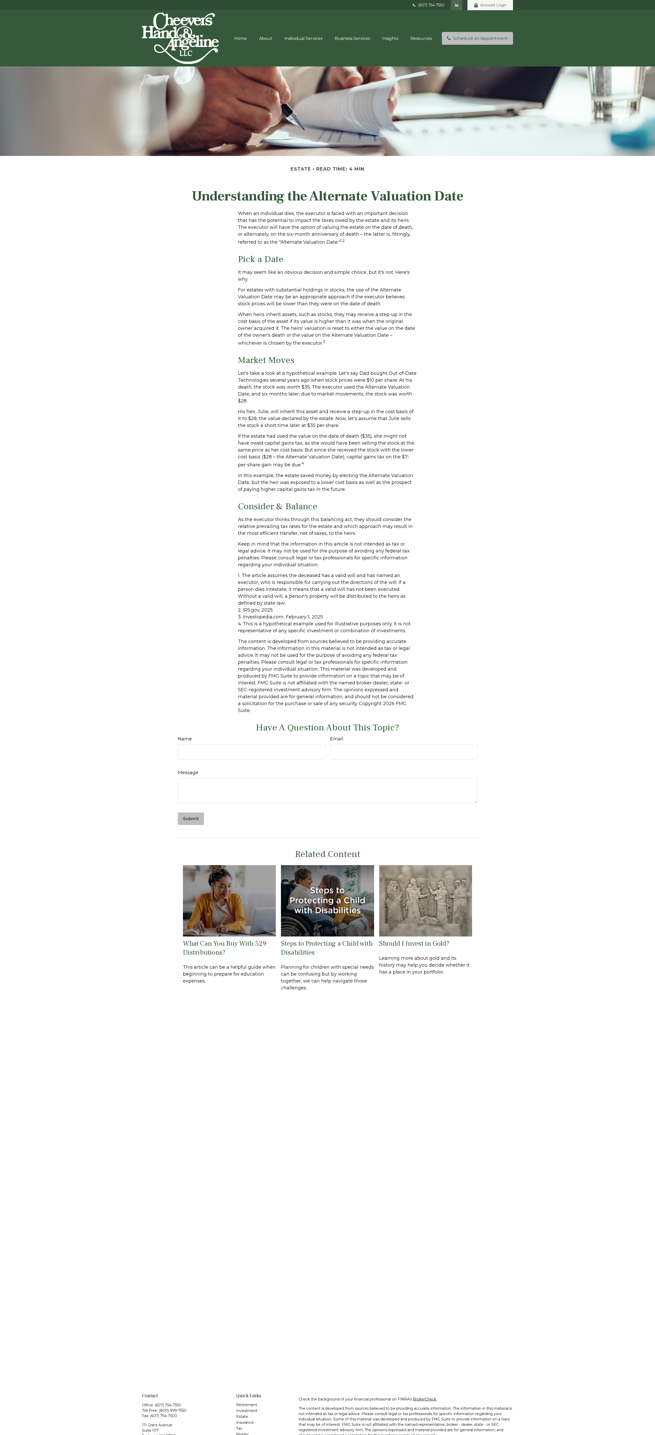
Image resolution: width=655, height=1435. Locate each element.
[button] (240, 38)
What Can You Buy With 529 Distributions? (224, 948)
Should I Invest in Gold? (414, 943)
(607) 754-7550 (431, 5)
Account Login (493, 5)
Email (336, 739)
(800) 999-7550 (173, 1410)
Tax (239, 1428)
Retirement (246, 1405)
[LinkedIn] (456, 5)
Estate (242, 1416)
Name (185, 739)
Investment (246, 1410)
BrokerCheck (424, 1399)
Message (188, 772)
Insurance (245, 1422)
